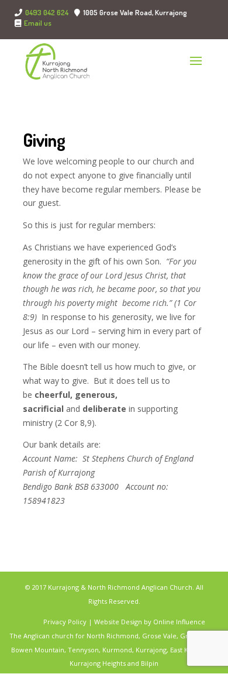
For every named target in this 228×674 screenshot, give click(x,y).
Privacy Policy (65, 621)
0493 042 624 (46, 12)
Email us (37, 23)
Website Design (118, 621)
